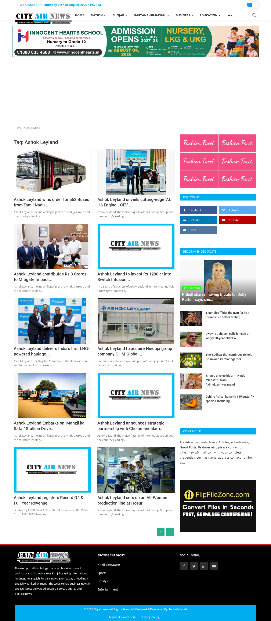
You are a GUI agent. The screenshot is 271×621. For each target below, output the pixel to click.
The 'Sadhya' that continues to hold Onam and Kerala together (229, 357)
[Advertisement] (135, 89)
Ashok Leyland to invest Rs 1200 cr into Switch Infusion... (134, 276)
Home (79, 15)
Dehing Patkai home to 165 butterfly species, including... (230, 399)
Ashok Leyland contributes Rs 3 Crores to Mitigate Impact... (50, 276)
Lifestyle (103, 581)
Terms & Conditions (123, 617)
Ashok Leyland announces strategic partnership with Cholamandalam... (130, 425)
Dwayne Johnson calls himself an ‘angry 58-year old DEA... (228, 336)
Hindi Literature (108, 565)
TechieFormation (179, 609)
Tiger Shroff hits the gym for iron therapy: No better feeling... (227, 315)
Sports (101, 573)
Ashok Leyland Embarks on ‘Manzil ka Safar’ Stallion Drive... (49, 425)
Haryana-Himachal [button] (150, 15)
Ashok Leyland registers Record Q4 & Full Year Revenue (48, 500)
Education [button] (209, 15)
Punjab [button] (118, 15)
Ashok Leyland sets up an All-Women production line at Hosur (132, 500)
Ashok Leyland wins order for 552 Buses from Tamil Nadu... (51, 202)
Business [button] (183, 15)
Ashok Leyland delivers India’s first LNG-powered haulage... (52, 351)
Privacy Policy (150, 617)
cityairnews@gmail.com (196, 452)
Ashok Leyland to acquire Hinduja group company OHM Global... (134, 351)
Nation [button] (97, 15)
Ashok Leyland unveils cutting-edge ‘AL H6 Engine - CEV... (134, 202)
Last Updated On (60, 5)
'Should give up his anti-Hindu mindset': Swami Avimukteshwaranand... (225, 380)
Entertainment (107, 589)
